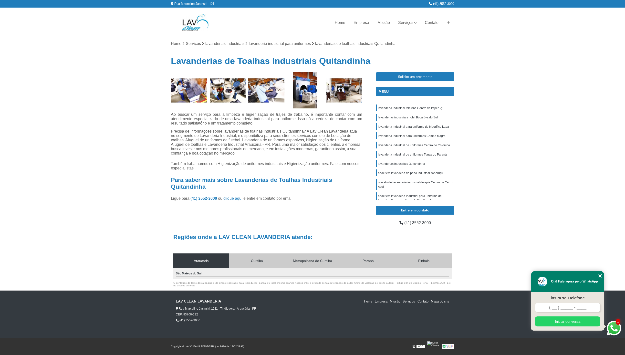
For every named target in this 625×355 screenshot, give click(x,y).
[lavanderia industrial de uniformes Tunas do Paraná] (344, 90)
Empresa (361, 23)
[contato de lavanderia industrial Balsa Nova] (305, 90)
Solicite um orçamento (415, 77)
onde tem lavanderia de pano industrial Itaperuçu (410, 173)
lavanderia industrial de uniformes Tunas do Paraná (412, 154)
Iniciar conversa (567, 321)
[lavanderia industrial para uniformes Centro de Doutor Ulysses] (266, 90)
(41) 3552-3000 (443, 4)
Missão (383, 23)
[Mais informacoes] (448, 23)
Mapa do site (440, 301)
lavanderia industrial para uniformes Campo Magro (412, 136)
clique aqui (232, 198)
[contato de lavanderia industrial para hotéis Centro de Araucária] (189, 90)
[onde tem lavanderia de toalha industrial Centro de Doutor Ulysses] (228, 90)
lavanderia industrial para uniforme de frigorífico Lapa (413, 126)
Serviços (405, 23)
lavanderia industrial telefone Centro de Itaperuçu (411, 108)
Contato (431, 23)
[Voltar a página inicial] (195, 22)
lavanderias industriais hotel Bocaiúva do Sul (408, 117)
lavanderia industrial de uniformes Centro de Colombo (414, 145)
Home (340, 23)
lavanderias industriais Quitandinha (401, 164)
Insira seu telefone (568, 298)
